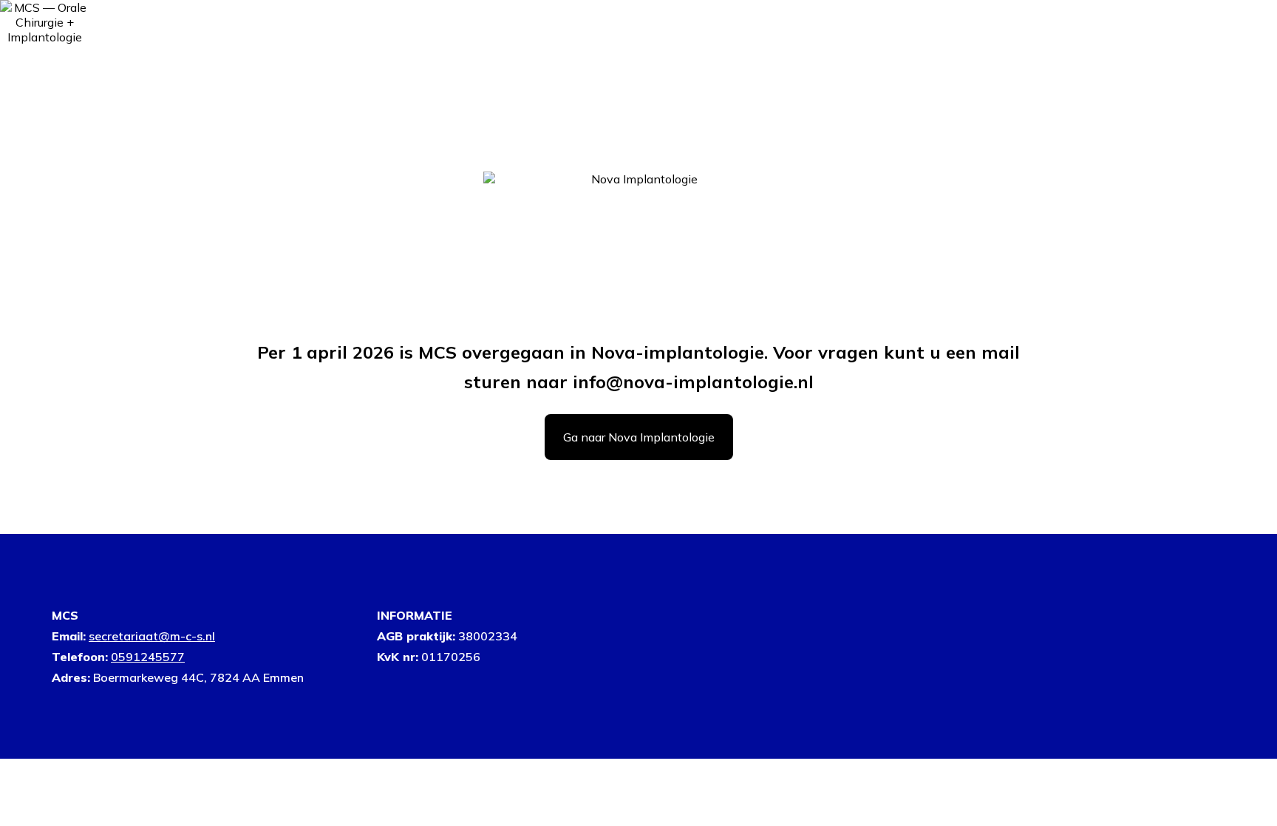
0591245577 (148, 656)
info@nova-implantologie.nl (693, 381)
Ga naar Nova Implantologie (639, 437)
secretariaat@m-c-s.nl (152, 636)
